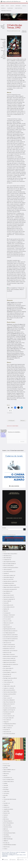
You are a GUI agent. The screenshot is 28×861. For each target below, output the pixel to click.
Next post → (23, 420)
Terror (4, 57)
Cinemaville (5, 785)
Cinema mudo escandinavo (8, 575)
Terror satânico (6, 719)
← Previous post (11, 420)
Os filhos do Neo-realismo (8, 686)
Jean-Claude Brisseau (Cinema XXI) (10, 636)
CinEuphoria (5, 805)
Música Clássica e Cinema (8, 654)
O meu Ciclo (5, 684)
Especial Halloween (7, 591)
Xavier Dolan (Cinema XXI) (8, 733)
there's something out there (8, 779)
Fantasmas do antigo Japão (8, 599)
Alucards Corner (6, 846)
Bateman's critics (6, 813)
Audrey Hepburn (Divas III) (8, 561)
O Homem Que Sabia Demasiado (9, 799)
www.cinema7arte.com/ (7, 777)
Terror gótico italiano (7, 717)
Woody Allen (5, 729)
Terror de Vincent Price (8, 715)
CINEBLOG (5, 840)
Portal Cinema (6, 830)
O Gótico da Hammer (7, 682)
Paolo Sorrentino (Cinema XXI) (9, 692)
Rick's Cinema (6, 819)
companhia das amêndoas (8, 809)
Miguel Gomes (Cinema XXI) (8, 662)
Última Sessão (6, 773)
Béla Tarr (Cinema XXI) (7, 565)
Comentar (22, 441)
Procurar (4, 527)
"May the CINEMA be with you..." (9, 769)
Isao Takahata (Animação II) (8, 632)
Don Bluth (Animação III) (8, 583)
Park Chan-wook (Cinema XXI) (9, 694)
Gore (4, 47)
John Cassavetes (6, 642)
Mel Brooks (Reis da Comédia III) (9, 656)
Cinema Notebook (6, 836)
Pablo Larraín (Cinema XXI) (8, 690)
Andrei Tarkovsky (6, 557)
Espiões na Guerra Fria (7, 595)
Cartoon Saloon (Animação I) (8, 571)
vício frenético (6, 793)
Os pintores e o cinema (7, 688)
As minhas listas (6, 559)
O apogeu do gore (16, 30)
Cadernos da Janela (7, 569)
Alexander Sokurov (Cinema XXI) (9, 553)
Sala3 (4, 797)
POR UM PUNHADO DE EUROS (9, 844)
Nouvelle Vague (6, 674)
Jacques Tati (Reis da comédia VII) (9, 634)
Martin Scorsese (6, 652)
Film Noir (5, 609)
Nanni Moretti (6, 666)
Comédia (3, 45)
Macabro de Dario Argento (8, 646)
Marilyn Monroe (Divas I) (8, 648)
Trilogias (5, 721)
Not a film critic (6, 842)
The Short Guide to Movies (8, 781)
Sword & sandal (6, 713)
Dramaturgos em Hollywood (8, 585)
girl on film (5, 767)
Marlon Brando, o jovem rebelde (9, 650)
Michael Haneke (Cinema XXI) (9, 660)
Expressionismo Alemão (8, 597)
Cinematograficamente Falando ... (9, 832)
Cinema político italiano (7, 577)
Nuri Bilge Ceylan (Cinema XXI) (9, 678)
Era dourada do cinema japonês (9, 589)
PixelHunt (5, 783)
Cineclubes (5, 573)
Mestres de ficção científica (8, 658)
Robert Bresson (6, 705)
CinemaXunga (6, 834)
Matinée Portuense (7, 771)
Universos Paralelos (6, 10)
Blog (7, 5)
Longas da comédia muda (8, 644)
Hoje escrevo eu (6, 620)
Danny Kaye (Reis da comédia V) (9, 581)
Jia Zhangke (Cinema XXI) (8, 640)
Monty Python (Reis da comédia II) (9, 664)
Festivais (5, 603)
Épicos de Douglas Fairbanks (8, 563)
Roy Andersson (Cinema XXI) (9, 707)
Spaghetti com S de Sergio (8, 709)
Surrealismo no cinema (7, 711)
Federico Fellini (6, 601)
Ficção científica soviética (8, 607)
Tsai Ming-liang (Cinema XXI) (9, 723)
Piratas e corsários (7, 698)
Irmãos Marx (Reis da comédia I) (9, 630)
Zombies (4, 58)
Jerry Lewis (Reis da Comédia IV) (9, 638)
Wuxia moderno (6, 731)
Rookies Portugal (6, 765)
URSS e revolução (6, 727)
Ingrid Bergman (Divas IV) (8, 628)
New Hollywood (6, 670)
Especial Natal (6, 593)
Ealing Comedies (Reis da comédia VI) (10, 587)
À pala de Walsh (6, 811)
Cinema (4, 43)
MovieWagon (6, 789)
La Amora (5, 848)
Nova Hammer (6, 676)
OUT (4, 801)
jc (11, 30)
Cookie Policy (4, 855)
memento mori (6, 807)
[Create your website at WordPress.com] (14, 1)
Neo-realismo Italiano (7, 668)
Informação (5, 624)
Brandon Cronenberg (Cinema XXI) (10, 567)
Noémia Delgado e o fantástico (9, 672)
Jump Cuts (5, 775)
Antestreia (5, 817)
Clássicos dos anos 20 (7, 579)
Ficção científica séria (7, 605)
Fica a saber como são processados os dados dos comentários (3, 434)
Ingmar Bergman (6, 626)
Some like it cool (6, 803)
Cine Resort (5, 815)
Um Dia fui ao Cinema (7, 826)
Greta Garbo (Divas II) (7, 616)
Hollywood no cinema (7, 622)
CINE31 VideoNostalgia (8, 838)
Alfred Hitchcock (6, 555)
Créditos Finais (6, 791)
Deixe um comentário (24, 31)
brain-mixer (5, 787)
